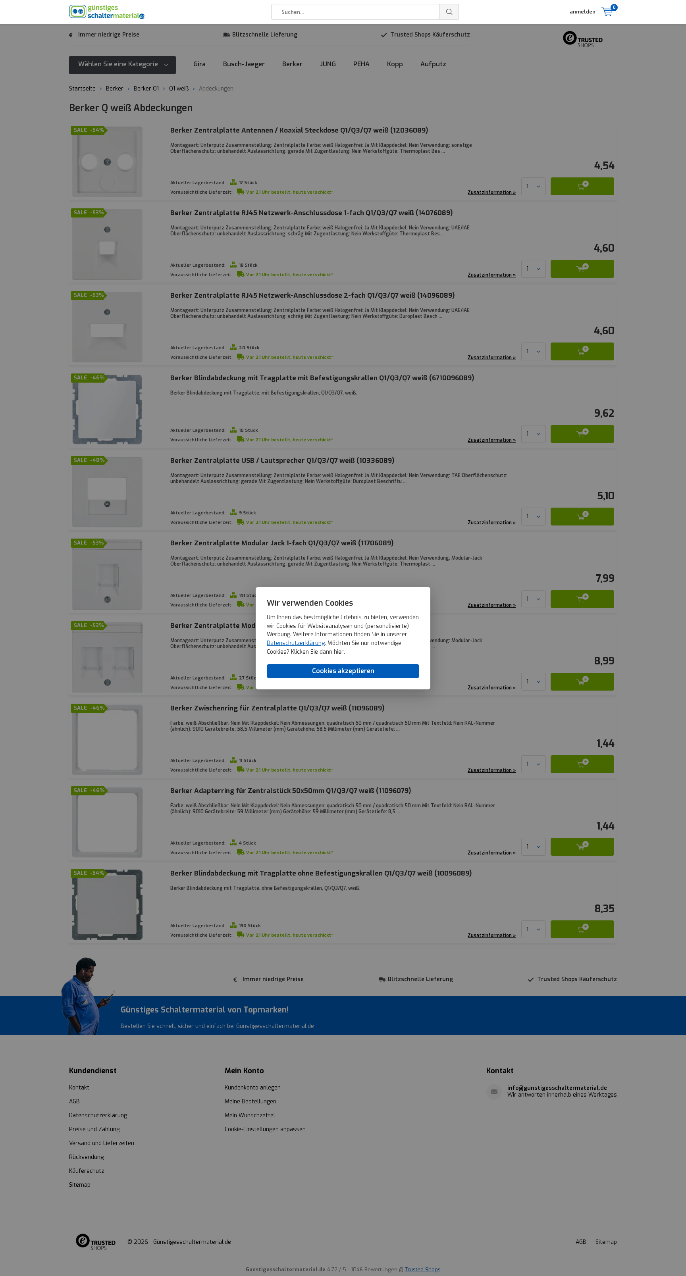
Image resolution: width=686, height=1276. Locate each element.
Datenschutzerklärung (296, 643)
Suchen (449, 12)
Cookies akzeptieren (343, 671)
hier (339, 652)
